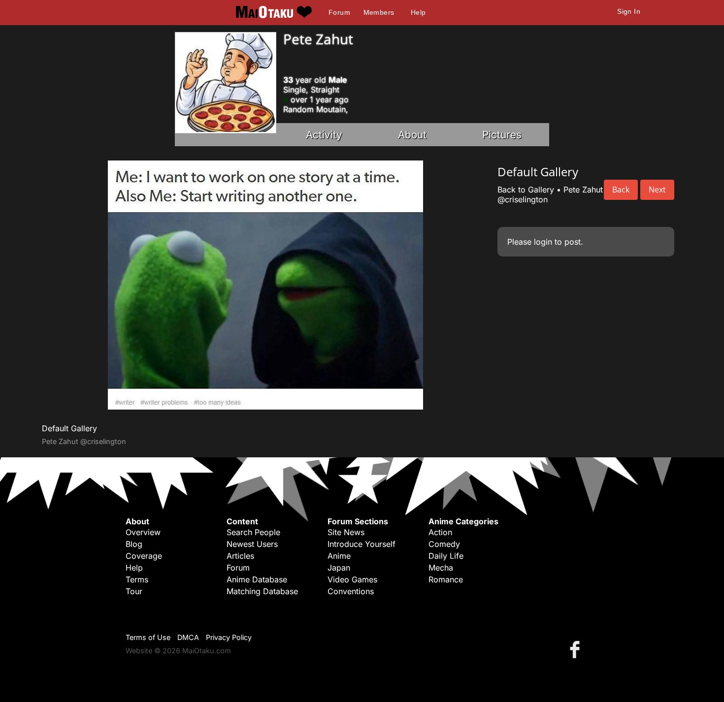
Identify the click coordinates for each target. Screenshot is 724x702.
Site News (346, 532)
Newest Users (252, 544)
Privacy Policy (229, 637)
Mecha (440, 568)
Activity (324, 134)
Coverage (144, 556)
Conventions (351, 591)
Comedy (444, 544)
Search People (253, 532)
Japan (339, 568)
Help (418, 12)
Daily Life (445, 556)
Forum (339, 12)
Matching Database (262, 591)
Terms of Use (148, 637)
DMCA (188, 637)
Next (657, 189)
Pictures (502, 134)
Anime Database (257, 579)
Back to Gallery (525, 189)
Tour (134, 591)
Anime (339, 556)
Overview (143, 532)
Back (620, 189)
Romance (445, 579)
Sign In (628, 11)
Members (379, 12)
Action (440, 532)
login (543, 242)
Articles (240, 556)
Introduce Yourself (361, 544)
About (412, 134)
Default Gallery (69, 428)
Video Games (352, 579)
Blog (134, 544)
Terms (137, 579)
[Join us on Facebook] (577, 649)
